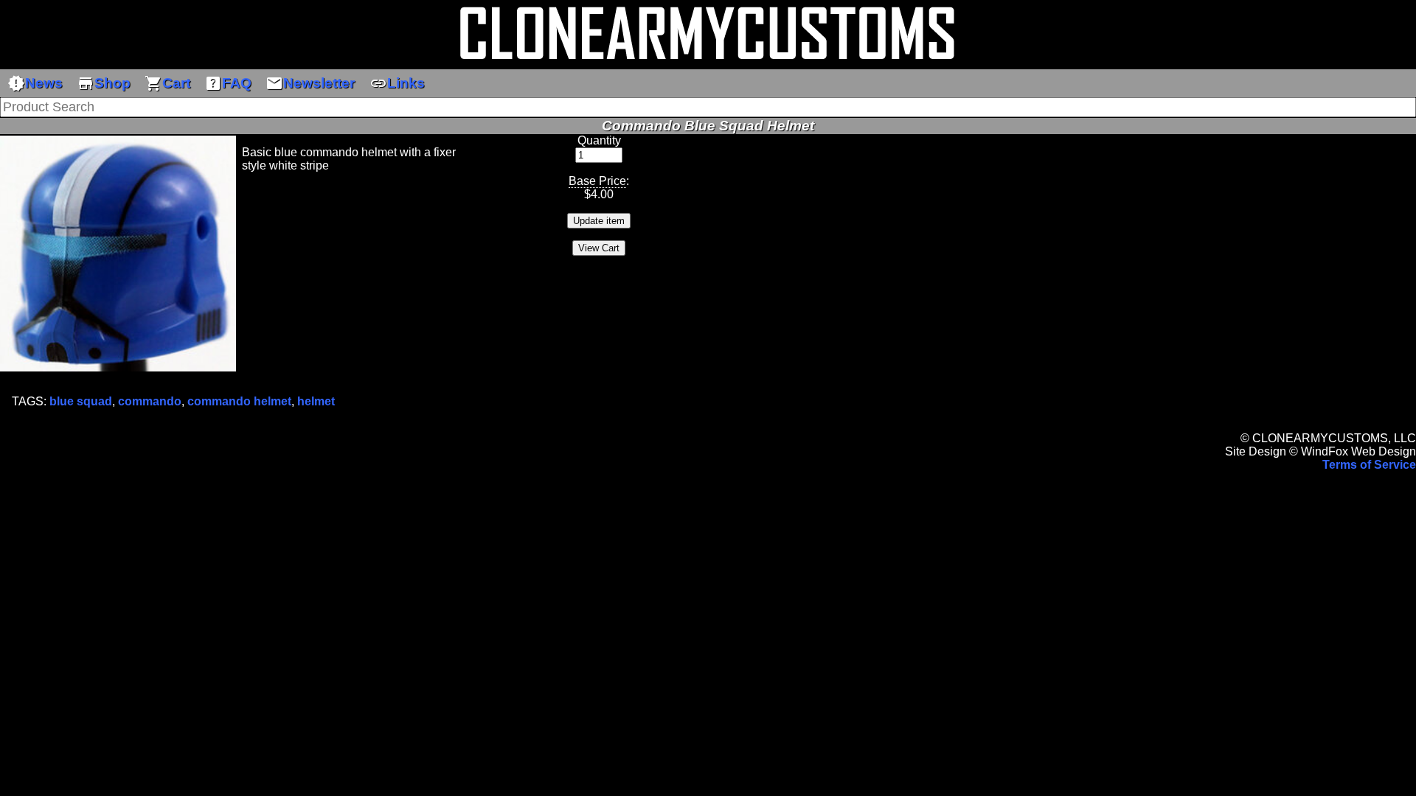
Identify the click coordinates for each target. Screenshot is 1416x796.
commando (149, 401)
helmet (316, 401)
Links (397, 83)
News (35, 83)
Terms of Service (1369, 464)
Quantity (599, 140)
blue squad (80, 401)
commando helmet (239, 401)
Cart (167, 83)
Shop (104, 83)
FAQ (227, 83)
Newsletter (310, 83)
